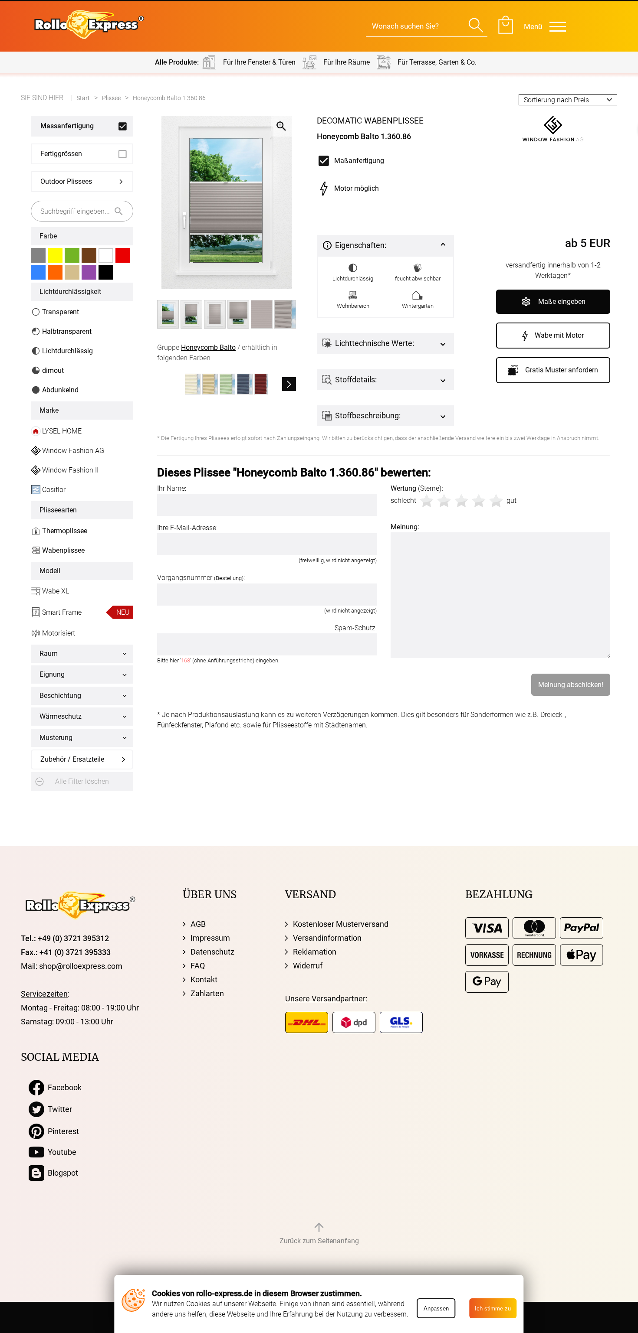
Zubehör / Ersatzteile (72, 759)
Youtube (60, 1152)
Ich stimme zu (493, 1308)
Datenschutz (212, 951)
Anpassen (436, 1308)
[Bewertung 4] (479, 501)
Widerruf (307, 965)
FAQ (198, 965)
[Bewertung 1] (427, 501)
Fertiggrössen (61, 154)
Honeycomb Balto (208, 347)
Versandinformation (327, 937)
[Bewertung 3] (461, 501)
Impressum (210, 937)
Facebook (63, 1087)
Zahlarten (207, 993)
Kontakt (204, 979)
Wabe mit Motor (559, 335)
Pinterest (61, 1131)
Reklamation (314, 951)
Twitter (58, 1109)
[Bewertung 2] (444, 501)
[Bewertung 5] (496, 501)
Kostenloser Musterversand (340, 924)
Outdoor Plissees (66, 181)
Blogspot (61, 1172)
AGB (198, 924)
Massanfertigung (67, 126)
